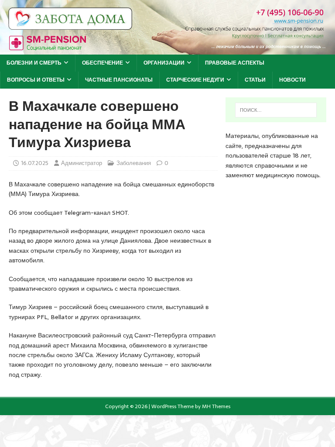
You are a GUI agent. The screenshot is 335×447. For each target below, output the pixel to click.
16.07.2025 (34, 163)
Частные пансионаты (119, 80)
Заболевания (133, 163)
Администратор (81, 163)
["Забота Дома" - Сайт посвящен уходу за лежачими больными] (167, 50)
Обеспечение (102, 62)
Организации (164, 62)
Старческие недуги (195, 80)
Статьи (255, 80)
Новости (292, 80)
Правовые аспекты (234, 62)
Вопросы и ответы (36, 80)
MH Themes (216, 406)
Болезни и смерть (34, 62)
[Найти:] (276, 110)
